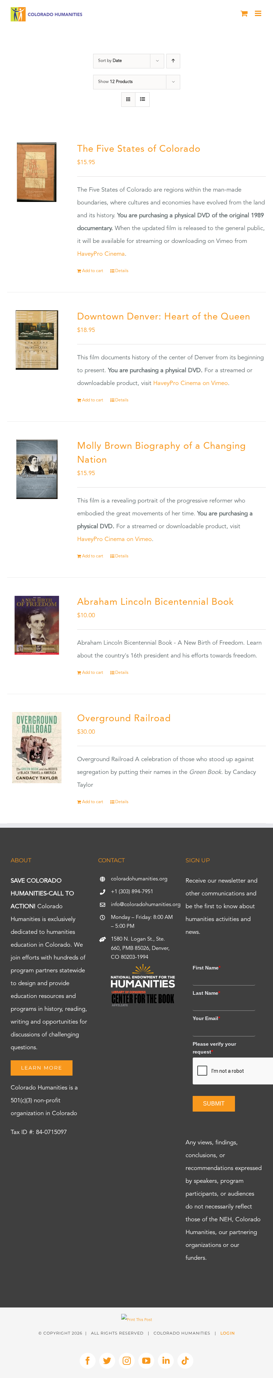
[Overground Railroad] (36, 747)
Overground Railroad (124, 718)
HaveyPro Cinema (101, 254)
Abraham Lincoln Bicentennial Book (155, 602)
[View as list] (142, 99)
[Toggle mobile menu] (258, 13)
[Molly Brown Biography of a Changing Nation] (36, 469)
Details (121, 271)
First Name (206, 968)
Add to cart (92, 271)
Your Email (206, 1018)
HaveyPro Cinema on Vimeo (190, 383)
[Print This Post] (136, 1320)
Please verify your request (214, 1048)
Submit (214, 1104)
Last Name (206, 993)
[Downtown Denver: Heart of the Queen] (36, 340)
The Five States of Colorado (138, 149)
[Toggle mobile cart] (244, 13)
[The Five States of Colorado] (36, 172)
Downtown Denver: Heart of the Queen (163, 317)
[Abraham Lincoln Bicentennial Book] (36, 625)
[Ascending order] (173, 61)
